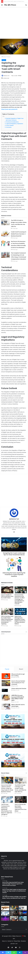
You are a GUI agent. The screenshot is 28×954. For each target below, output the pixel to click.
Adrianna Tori (6, 75)
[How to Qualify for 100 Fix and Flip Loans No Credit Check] (7, 589)
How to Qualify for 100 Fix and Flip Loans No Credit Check (7, 596)
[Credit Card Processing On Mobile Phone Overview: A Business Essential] (5, 234)
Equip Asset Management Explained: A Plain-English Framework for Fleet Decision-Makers (20, 620)
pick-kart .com (14, 943)
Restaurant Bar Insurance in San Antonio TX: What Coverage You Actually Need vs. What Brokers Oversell (20, 599)
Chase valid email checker (18, 688)
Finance (8, 56)
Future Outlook (10, 125)
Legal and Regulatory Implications (14, 123)
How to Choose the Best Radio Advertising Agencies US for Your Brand (21, 808)
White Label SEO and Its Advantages (18, 705)
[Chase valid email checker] (6, 691)
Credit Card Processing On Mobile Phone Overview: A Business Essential (18, 234)
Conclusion (9, 127)
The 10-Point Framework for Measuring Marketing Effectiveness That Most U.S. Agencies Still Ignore (6, 809)
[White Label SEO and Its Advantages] (6, 707)
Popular (7, 669)
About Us (4, 941)
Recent (21, 669)
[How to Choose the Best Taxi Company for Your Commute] (6, 683)
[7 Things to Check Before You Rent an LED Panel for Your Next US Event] (5, 918)
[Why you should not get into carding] (6, 676)
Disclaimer (23, 941)
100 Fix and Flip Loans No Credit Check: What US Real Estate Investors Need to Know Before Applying (7, 620)
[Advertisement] (14, 23)
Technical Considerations (12, 122)
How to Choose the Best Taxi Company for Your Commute (18, 682)
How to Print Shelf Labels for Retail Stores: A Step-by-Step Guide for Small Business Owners (7, 788)
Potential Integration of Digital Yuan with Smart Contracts (14, 119)
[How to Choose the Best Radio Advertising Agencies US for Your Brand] (21, 799)
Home (4, 56)
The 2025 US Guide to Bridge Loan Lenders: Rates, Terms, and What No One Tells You (20, 788)
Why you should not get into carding (18, 674)
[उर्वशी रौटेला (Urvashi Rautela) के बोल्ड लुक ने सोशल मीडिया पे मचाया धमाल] (6, 698)
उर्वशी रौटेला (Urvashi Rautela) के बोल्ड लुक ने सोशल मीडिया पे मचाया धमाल (17, 698)
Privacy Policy (17, 941)
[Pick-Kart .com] (10, 5)
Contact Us (10, 941)
